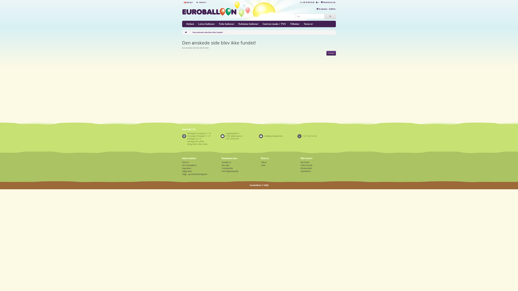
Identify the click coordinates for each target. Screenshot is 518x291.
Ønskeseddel (306, 168)
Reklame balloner (248, 23)
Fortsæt (331, 53)
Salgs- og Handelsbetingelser (194, 174)
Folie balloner (226, 23)
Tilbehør (295, 23)
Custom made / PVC (274, 23)
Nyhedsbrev (306, 171)
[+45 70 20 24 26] (316, 133)
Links (263, 165)
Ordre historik (306, 165)
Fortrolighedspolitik (230, 171)
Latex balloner (206, 23)
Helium (190, 23)
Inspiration (186, 168)
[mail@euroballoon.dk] (278, 133)
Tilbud (263, 162)
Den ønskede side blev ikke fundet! (208, 32)
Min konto (305, 162)
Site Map (225, 165)
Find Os (185, 162)
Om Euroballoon (189, 165)
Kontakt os (226, 162)
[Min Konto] (317, 2)
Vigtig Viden (187, 171)
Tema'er (308, 23)
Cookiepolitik (227, 168)
